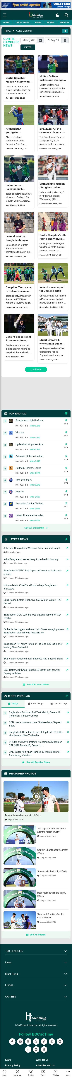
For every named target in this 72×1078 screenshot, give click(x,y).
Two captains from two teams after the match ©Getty (51, 830)
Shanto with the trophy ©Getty (52, 871)
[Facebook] (12, 1041)
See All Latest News (38, 684)
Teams (50, 22)
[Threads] (44, 1049)
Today (14, 703)
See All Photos (38, 934)
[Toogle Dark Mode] (57, 15)
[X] (36, 1041)
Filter (27, 47)
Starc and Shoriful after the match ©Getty (50, 916)
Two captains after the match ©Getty (23, 815)
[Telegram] (36, 1049)
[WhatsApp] (52, 1041)
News (38, 22)
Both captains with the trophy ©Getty (51, 894)
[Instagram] (28, 1041)
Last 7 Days (37, 703)
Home (6, 22)
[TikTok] (44, 1041)
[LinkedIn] (28, 1049)
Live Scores (22, 22)
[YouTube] (20, 1041)
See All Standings (34, 528)
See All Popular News (38, 762)
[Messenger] (60, 1041)
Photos (64, 22)
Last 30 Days (60, 703)
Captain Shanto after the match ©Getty (52, 852)
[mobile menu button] (4, 15)
